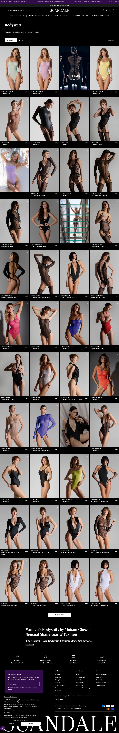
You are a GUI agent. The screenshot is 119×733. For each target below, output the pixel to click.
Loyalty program (100, 685)
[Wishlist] (110, 10)
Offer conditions (59, 706)
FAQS (77, 674)
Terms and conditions (71, 706)
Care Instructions (80, 677)
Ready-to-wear (59, 680)
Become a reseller (101, 682)
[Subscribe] (38, 684)
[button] (103, 10)
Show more (30, 644)
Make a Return (80, 685)
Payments (78, 680)
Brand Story (99, 677)
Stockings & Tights (60, 685)
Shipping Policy (80, 682)
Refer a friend (100, 680)
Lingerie (57, 674)
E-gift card (58, 690)
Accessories (58, 682)
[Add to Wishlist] (27, 48)
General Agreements (62, 708)
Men (56, 688)
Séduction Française (101, 674)
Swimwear (58, 677)
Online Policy (82, 706)
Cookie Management (75, 708)
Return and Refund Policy (83, 688)
